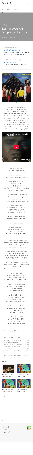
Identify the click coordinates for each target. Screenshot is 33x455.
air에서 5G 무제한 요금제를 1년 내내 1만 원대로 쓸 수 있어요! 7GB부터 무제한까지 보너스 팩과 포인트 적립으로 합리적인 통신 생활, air (16, 53)
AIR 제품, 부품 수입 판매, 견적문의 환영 (15, 64)
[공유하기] (7, 330)
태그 (8, 10)
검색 (26, 3)
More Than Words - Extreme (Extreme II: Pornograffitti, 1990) (13, 343)
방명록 (16, 10)
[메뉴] (29, 3)
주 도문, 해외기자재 (10, 62)
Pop (9, 337)
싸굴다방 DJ (8, 3)
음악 (5, 337)
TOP (29, 453)
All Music (16, 103)
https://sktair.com (9, 47)
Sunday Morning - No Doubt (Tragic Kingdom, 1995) (13, 347)
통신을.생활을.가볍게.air (12, 50)
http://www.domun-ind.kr (11, 60)
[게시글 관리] (9, 330)
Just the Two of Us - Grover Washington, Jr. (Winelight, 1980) (13, 345)
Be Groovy (5, 429)
